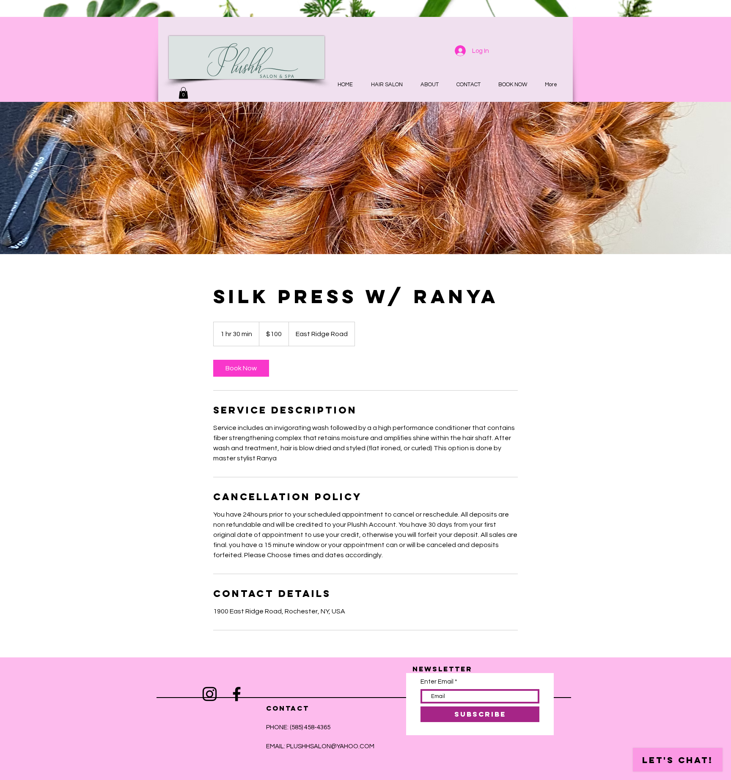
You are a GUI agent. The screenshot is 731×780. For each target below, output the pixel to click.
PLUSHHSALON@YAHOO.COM (330, 746)
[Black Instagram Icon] (209, 693)
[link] (241, 368)
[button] (183, 93)
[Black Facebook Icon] (236, 693)
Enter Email (436, 682)
